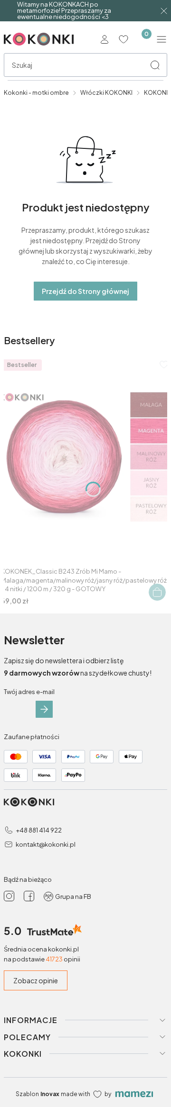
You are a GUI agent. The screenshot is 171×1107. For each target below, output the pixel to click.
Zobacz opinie (35, 980)
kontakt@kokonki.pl (46, 844)
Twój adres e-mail (29, 691)
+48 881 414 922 (39, 830)
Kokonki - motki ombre (36, 92)
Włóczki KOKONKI (106, 92)
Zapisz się (44, 709)
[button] (155, 65)
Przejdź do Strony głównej (85, 291)
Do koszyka (157, 592)
